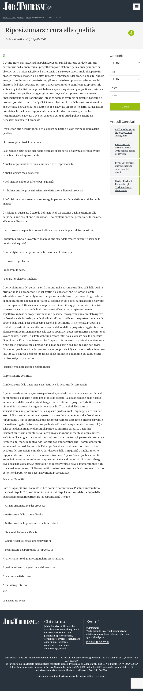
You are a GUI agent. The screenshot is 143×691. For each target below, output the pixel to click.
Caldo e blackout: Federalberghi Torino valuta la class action (123, 186)
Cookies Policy (85, 676)
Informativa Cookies (48, 676)
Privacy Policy (69, 676)
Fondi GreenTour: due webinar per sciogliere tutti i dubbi (124, 167)
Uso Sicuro (100, 676)
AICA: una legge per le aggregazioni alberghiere (125, 132)
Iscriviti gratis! (97, 642)
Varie (5, 591)
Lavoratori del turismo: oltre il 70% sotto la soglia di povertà (125, 149)
